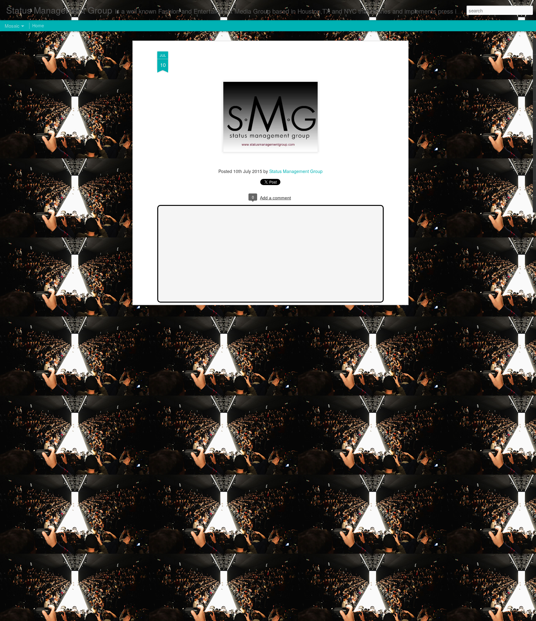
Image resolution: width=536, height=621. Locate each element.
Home (38, 25)
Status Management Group (296, 171)
